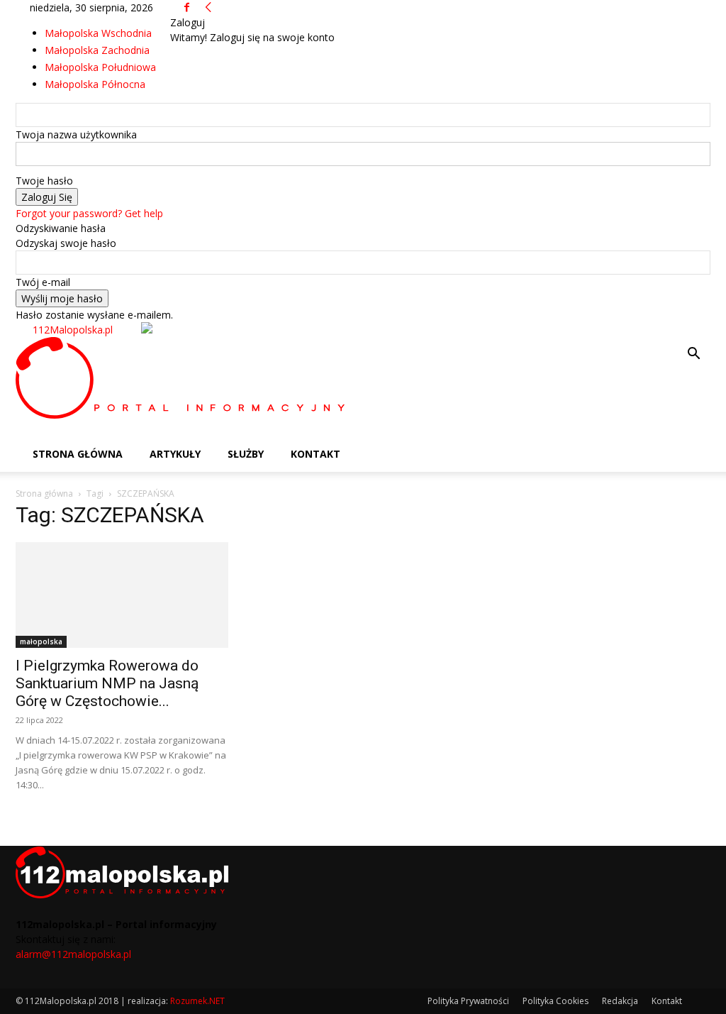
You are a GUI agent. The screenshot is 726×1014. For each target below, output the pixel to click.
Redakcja (620, 1001)
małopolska (41, 641)
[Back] (208, 7)
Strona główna (44, 493)
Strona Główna (78, 454)
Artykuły (175, 454)
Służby (246, 454)
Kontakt (315, 454)
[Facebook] (186, 7)
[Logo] (183, 414)
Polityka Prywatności (468, 1001)
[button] (693, 355)
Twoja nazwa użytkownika (76, 134)
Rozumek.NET (197, 1001)
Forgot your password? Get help (89, 213)
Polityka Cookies (555, 1001)
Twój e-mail (43, 282)
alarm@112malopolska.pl (73, 954)
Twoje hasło (44, 180)
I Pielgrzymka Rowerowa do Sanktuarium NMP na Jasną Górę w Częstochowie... (107, 683)
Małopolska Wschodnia (98, 33)
